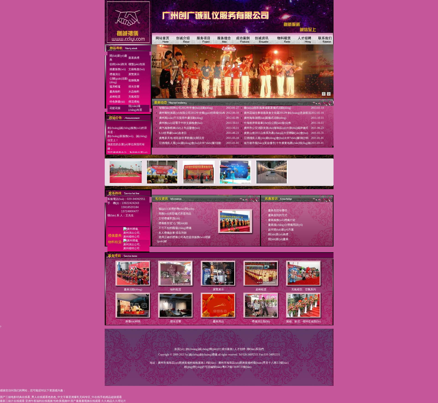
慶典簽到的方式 (277, 215)
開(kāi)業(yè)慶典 (278, 239)
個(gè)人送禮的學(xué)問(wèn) (176, 208)
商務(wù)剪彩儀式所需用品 (175, 213)
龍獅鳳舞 (133, 80)
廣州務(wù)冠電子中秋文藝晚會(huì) (180, 123)
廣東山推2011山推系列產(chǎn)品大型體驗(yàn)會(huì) (276, 133)
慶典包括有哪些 (277, 210)
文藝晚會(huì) (136, 69)
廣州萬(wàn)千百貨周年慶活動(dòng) (181, 117)
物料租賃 (175, 289)
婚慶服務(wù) (118, 69)
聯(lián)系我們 (255, 349)
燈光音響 (133, 86)
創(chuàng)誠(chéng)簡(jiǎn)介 (203, 349)
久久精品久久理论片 (113, 401)
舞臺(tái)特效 (133, 321)
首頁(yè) (179, 349)
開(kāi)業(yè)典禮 (278, 234)
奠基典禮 (133, 57)
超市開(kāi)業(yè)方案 (281, 229)
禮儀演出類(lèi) (261, 321)
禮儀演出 (115, 74)
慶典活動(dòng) (133, 289)
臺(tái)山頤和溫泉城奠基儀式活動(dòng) (267, 107)
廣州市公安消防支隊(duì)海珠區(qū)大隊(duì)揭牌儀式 (276, 128)
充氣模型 (133, 96)
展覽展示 (133, 74)
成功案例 (227, 349)
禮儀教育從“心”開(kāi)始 (173, 223)
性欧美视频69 (61, 401)
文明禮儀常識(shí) (169, 218)
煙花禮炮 (133, 101)
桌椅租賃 (115, 96)
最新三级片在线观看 (12, 401)
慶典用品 (218, 321)
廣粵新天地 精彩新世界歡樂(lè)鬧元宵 (181, 138)
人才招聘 (239, 349)
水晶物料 (133, 91)
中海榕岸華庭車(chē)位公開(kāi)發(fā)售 (267, 123)
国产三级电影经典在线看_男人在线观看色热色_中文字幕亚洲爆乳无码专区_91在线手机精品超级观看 (61, 397)
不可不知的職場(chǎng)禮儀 (175, 228)
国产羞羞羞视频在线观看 (85, 401)
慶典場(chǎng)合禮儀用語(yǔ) (285, 224)
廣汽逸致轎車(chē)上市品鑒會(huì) (179, 128)
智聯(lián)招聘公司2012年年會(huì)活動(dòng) (186, 107)
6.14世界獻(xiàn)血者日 (173, 133)
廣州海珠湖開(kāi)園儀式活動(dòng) (265, 117)
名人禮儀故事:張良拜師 (173, 232)
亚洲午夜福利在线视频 (39, 401)
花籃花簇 (115, 108)
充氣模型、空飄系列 (303, 289)
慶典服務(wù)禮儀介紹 (281, 220)
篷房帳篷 (115, 86)
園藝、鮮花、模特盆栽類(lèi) (303, 321)
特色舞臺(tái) (117, 101)
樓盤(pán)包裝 (136, 64)
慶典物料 (115, 91)
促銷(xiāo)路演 (118, 64)
